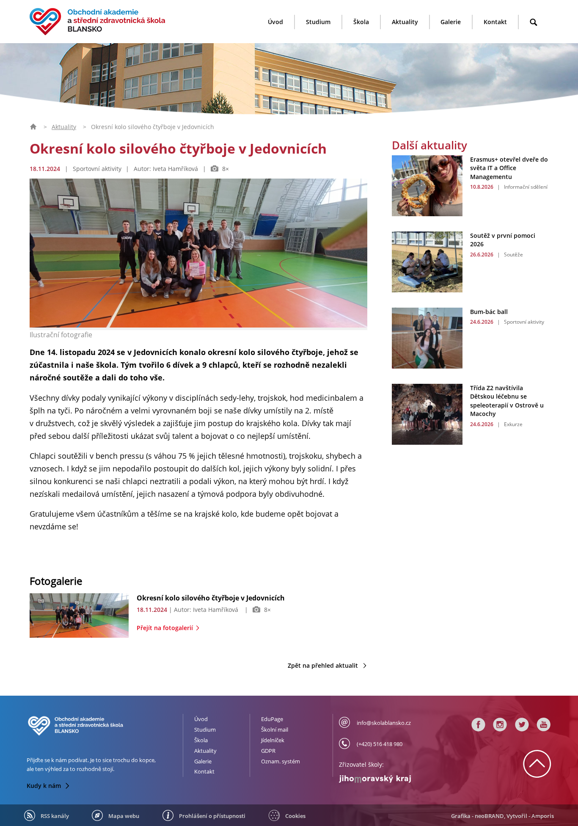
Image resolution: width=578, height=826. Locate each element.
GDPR (268, 750)
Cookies (295, 816)
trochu (121, 760)
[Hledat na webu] (533, 22)
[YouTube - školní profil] (542, 727)
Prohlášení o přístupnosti (212, 816)
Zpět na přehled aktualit (324, 665)
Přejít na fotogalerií (166, 628)
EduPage (272, 719)
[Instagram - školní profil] (500, 727)
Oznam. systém (280, 761)
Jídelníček (272, 740)
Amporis (542, 816)
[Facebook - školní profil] (478, 727)
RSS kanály (55, 816)
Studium (318, 22)
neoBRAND (489, 816)
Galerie (450, 22)
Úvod (275, 22)
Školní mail (274, 729)
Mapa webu (123, 816)
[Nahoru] (537, 773)
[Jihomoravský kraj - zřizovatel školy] (388, 777)
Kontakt (495, 22)
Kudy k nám (45, 786)
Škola (361, 22)
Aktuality (405, 22)
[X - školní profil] (522, 727)
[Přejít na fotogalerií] (79, 635)
